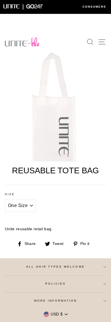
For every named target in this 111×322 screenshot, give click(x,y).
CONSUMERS (94, 6)
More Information (55, 300)
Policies (55, 283)
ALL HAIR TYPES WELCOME (55, 266)
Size (10, 194)
